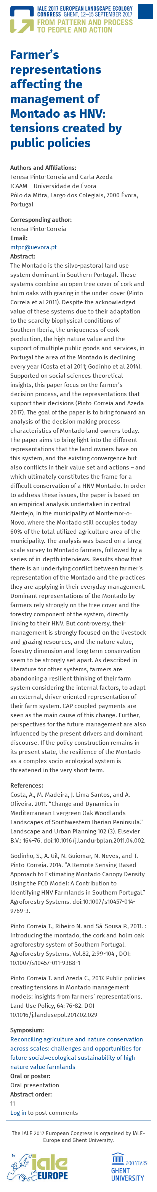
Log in (18, 1113)
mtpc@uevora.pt (33, 247)
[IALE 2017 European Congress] (78, 28)
